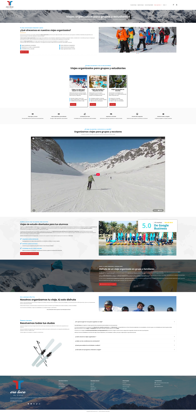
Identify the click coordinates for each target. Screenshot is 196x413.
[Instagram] (34, 404)
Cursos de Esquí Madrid (149, 4)
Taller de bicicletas (94, 391)
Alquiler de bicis (93, 388)
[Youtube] (31, 404)
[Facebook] (28, 404)
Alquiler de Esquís (141, 4)
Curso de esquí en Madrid (63, 388)
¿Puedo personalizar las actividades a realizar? (87, 345)
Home (93, 13)
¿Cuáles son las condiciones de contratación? (87, 341)
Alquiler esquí (61, 383)
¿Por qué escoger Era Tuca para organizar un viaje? (89, 322)
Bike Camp (92, 383)
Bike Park (92, 384)
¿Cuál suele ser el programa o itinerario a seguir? (88, 349)
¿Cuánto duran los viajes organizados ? (85, 336)
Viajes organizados (157, 4)
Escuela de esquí (62, 384)
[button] (136, 53)
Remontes (92, 386)
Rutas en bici (93, 389)
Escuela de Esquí (133, 4)
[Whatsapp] (39, 404)
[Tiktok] (36, 404)
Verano (164, 4)
